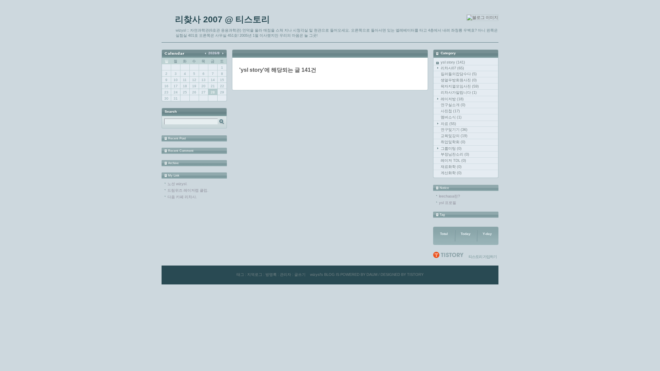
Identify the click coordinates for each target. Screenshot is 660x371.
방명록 (271, 274)
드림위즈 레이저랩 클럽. (187, 190)
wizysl (315, 274)
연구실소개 (453, 105)
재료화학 (451, 167)
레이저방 (452, 99)
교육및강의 (454, 136)
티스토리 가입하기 (483, 257)
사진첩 (450, 111)
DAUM (371, 274)
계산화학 (451, 173)
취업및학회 (453, 142)
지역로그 (254, 274)
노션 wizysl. (177, 184)
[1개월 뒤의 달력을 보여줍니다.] (222, 53)
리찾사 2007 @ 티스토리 (222, 19)
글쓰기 (300, 274)
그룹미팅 (451, 148)
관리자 (285, 274)
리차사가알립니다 (459, 92)
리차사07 (452, 68)
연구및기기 (454, 129)
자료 (448, 124)
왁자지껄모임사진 (460, 86)
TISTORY (415, 274)
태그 (240, 274)
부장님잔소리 (455, 154)
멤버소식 (451, 117)
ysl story (453, 62)
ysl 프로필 (447, 203)
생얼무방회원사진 (459, 80)
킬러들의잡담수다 (459, 74)
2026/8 (214, 53)
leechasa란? (449, 196)
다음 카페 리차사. (182, 197)
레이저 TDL (453, 160)
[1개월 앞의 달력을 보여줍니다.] (206, 53)
